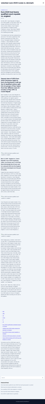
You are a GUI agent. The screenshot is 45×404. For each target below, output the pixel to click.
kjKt (3, 311)
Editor (2, 18)
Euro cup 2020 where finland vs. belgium (10, 391)
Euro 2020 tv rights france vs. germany (9, 393)
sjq (3, 315)
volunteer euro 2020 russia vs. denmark (17, 3)
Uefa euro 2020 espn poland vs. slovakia (12, 335)
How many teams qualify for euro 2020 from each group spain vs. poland (17, 385)
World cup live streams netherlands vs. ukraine (11, 387)
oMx (4, 313)
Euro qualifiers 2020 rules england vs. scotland (11, 389)
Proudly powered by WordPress (22, 401)
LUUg (4, 317)
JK (3, 322)
